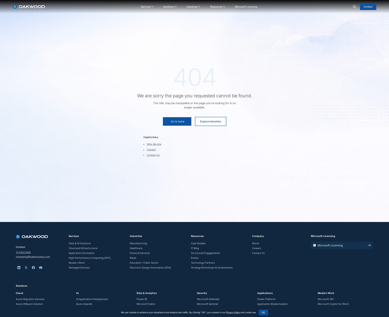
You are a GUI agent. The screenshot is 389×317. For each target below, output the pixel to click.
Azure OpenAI (84, 304)
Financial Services (140, 253)
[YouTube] (41, 268)
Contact (368, 6)
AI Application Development (92, 299)
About (255, 243)
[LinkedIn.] (19, 268)
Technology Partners (203, 262)
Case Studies (198, 243)
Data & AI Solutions (80, 243)
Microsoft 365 (326, 299)
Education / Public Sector (144, 262)
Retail (133, 258)
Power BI (142, 299)
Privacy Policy (233, 312)
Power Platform (266, 299)
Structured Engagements (205, 253)
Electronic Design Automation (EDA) (150, 267)
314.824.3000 (23, 252)
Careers (151, 149)
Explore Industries (210, 121)
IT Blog (195, 248)
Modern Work (77, 262)
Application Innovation (82, 253)
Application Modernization (272, 304)
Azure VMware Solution (29, 304)
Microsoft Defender (208, 299)
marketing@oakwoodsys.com (33, 256)
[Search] (354, 6)
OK (263, 312)
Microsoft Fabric (146, 304)
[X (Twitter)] (26, 268)
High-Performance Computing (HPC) (90, 258)
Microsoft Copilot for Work (333, 304)
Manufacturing (138, 243)
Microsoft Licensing (246, 6)
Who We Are (154, 144)
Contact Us (153, 155)
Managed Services (79, 267)
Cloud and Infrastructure (83, 248)
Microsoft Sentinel (207, 304)
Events (195, 258)
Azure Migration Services (30, 299)
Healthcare (136, 248)
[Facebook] (33, 268)
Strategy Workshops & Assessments (212, 267)
